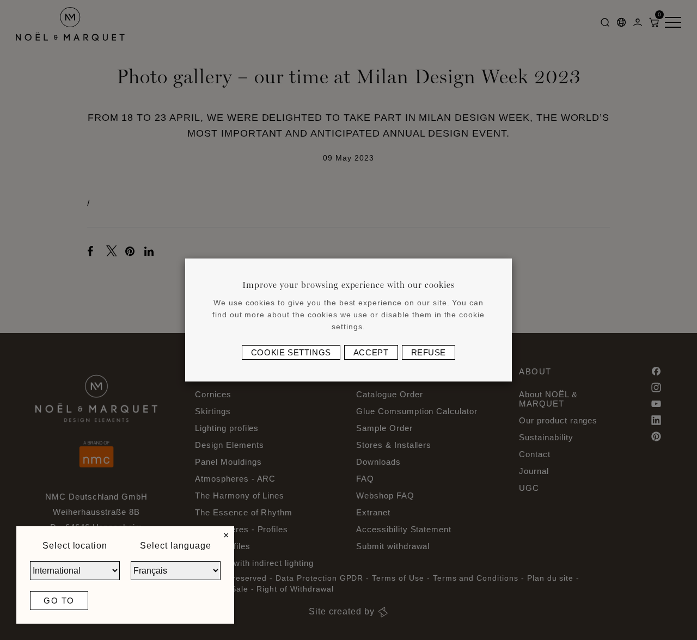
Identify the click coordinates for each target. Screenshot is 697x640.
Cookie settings (291, 352)
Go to (59, 600)
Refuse (429, 352)
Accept (371, 352)
